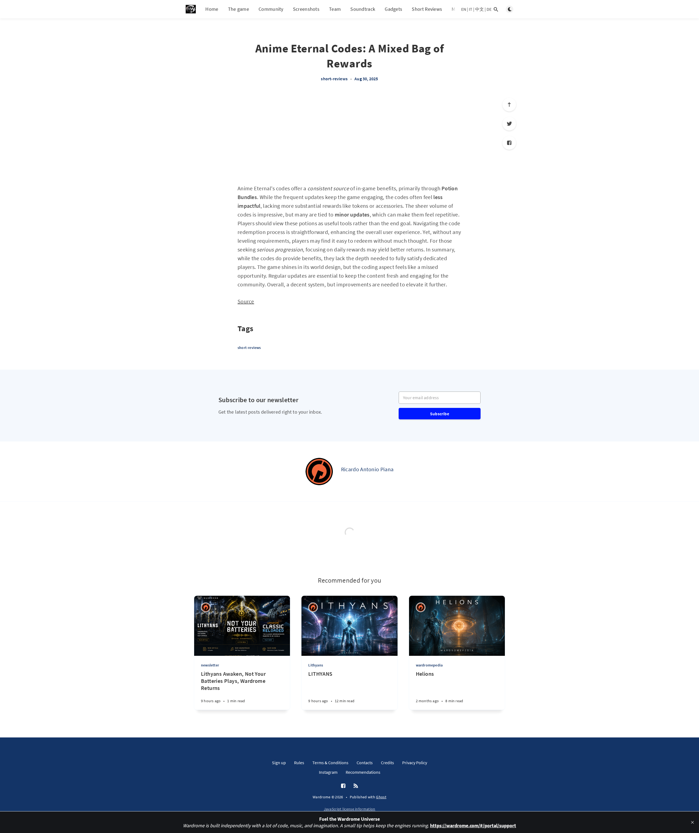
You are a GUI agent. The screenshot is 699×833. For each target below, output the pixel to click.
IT (470, 9)
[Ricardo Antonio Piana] (319, 471)
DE (489, 9)
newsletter (210, 665)
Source (246, 301)
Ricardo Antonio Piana (367, 469)
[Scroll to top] (509, 104)
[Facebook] (509, 143)
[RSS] (356, 786)
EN (463, 9)
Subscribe (439, 413)
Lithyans (315, 665)
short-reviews (334, 78)
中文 (479, 9)
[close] (692, 822)
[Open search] (495, 9)
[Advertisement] (349, 136)
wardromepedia (429, 665)
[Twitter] (509, 124)
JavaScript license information (349, 809)
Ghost (381, 797)
